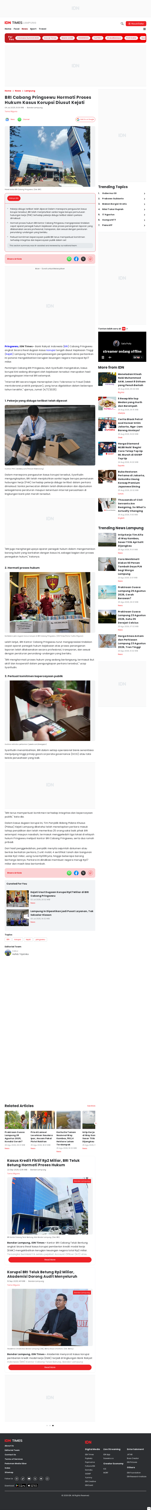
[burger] (144, 29)
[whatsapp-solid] (69, 259)
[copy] (90, 259)
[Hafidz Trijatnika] (8, 952)
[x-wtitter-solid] (83, 259)
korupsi (50, 350)
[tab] (14, 198)
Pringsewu (11, 346)
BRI (66, 346)
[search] (122, 23)
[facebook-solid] (76, 259)
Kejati (9, 354)
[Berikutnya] (96, 1081)
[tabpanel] (50, 227)
